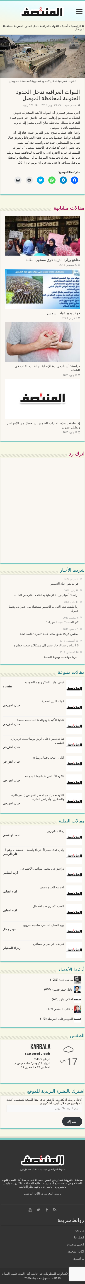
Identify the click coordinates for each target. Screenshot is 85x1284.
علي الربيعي (10, 854)
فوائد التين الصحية (53, 701)
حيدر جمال (9, 929)
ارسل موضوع (75, 1244)
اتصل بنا (79, 1237)
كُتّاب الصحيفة (75, 1251)
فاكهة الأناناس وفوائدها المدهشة (44, 776)
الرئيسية (76, 26)
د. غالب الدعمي (64, 1009)
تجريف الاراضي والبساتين (48, 943)
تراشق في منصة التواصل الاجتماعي (42, 868)
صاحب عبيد (70, 105)
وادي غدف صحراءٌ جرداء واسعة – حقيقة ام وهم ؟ (34, 849)
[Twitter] (38, 1210)
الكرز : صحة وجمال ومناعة (48, 757)
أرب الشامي (10, 872)
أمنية (65, 26)
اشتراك (72, 1121)
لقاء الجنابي (10, 891)
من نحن (79, 1230)
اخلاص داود (66, 999)
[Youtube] (30, 1210)
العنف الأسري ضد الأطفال (48, 906)
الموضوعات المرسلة (60, 1018)
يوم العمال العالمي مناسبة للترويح (43, 925)
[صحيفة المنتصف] (42, 10)
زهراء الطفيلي (11, 948)
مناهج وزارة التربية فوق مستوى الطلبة (53, 260)
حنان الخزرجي (11, 705)
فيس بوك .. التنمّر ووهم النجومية (44, 682)
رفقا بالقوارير (56, 831)
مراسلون (78, 1258)
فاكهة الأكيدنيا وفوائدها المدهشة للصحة (40, 720)
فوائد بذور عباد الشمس (63, 313)
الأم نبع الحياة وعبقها (51, 887)
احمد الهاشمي (11, 835)
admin (7, 686)
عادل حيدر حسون (62, 989)
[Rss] (54, 1210)
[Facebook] (46, 1210)
